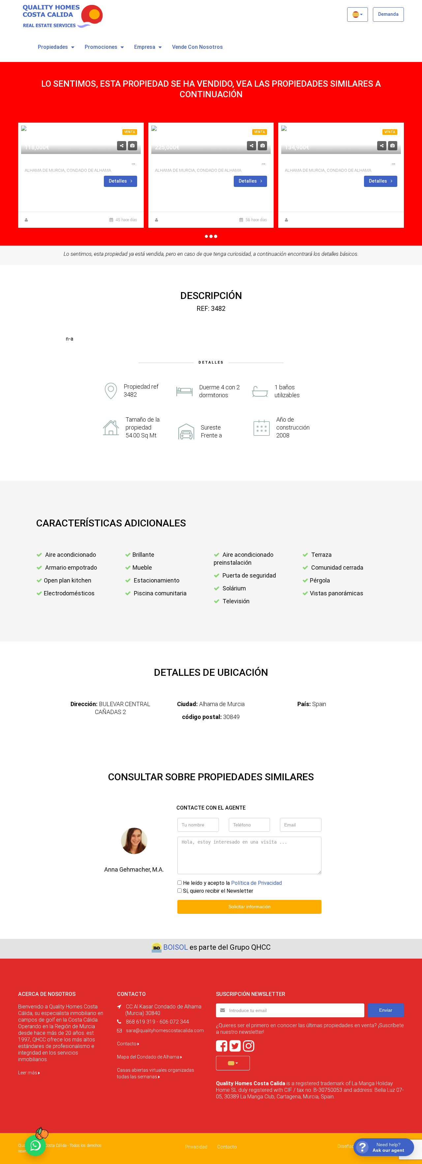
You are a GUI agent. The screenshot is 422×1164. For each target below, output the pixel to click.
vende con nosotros (197, 47)
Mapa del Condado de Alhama (148, 1057)
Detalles (118, 181)
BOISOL (175, 947)
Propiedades (53, 47)
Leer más (28, 1072)
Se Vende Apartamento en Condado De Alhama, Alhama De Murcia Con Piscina (133, 162)
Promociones (101, 47)
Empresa (144, 47)
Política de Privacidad (256, 883)
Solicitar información (249, 906)
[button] (357, 14)
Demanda (388, 14)
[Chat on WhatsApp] (35, 1145)
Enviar (385, 1010)
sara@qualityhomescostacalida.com (165, 1030)
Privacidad (196, 1146)
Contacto (127, 1043)
